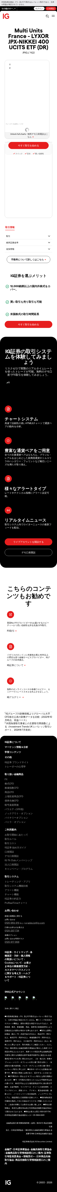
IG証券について (13, 742)
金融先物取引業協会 (41, 1149)
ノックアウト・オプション (19, 813)
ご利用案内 (10, 829)
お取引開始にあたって (16, 834)
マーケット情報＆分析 (16, 746)
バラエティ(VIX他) (14, 809)
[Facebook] (6, 998)
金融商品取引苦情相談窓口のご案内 (24, 1152)
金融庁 (8, 1149)
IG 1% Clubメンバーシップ (18, 860)
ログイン (39, 8)
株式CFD (9, 783)
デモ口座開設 (12, 856)
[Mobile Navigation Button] (53, 16)
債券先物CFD (12, 800)
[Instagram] (13, 998)
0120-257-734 (12, 930)
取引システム (12, 876)
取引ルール (10, 838)
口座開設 (51, 8)
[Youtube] (27, 998)
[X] (20, 998)
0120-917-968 (12, 941)
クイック (19, 154)
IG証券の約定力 (13, 898)
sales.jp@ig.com (36, 922)
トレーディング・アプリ (17, 881)
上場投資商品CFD (14, 796)
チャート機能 (12, 894)
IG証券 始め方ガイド (15, 847)
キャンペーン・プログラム (19, 868)
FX (6, 779)
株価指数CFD (12, 787)
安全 (29, 154)
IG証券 (8, 952)
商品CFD (9, 792)
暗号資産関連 (12, 804)
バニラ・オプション (15, 821)
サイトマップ (21, 952)
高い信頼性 (39, 154)
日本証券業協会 (21, 1149)
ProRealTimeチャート (16, 902)
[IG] (6, 16)
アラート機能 (12, 890)
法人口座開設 (12, 864)
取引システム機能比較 (16, 885)
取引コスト (10, 843)
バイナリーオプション (16, 817)
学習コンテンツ (13, 751)
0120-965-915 (12, 922)
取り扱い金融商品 (14, 774)
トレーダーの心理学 (15, 766)
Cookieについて (13, 962)
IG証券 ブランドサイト (17, 762)
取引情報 (10, 227)
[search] (47, 16)
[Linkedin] (34, 998)
